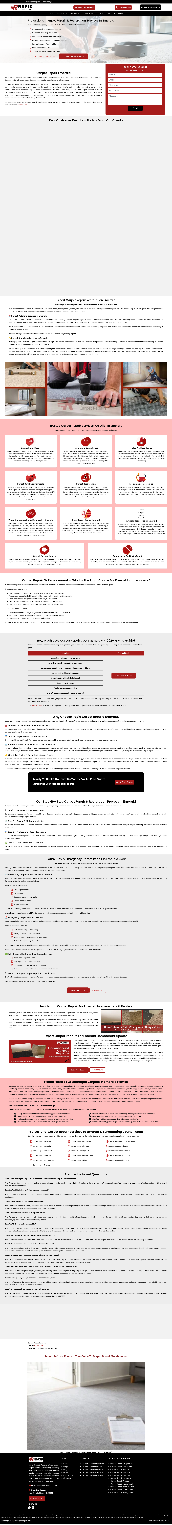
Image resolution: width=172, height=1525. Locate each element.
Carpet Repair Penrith (119, 1469)
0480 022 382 (36, 705)
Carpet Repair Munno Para (121, 1490)
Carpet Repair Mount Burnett (120, 1155)
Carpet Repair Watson (119, 1481)
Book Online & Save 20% (74, 56)
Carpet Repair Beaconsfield (81, 1141)
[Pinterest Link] (33, 1507)
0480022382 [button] (37, 1498)
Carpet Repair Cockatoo (118, 1146)
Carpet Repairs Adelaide (92, 1475)
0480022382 (125, 7)
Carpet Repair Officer (79, 1160)
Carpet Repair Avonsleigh (42, 1141)
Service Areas (88, 13)
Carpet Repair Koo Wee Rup (119, 1151)
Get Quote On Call (124, 675)
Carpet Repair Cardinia (42, 1146)
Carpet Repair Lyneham (120, 1478)
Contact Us (118, 13)
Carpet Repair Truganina (121, 1464)
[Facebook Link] (29, 1507)
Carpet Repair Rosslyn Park (121, 1492)
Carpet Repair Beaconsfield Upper (122, 1141)
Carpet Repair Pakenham (119, 1160)
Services (73, 13)
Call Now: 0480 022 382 (46, 56)
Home (51, 13)
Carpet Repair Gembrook (42, 1151)
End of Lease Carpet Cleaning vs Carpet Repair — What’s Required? (86, 1452)
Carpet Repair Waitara (120, 1472)
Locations (61, 13)
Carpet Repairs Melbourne (93, 1464)
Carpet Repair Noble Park (121, 1467)
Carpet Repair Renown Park (122, 1487)
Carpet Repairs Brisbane (92, 1469)
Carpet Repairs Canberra (92, 1472)
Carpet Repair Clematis (80, 1146)
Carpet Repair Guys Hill (80, 1151)
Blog (108, 13)
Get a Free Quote (152, 7)
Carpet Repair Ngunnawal (121, 1484)
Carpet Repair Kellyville (120, 1475)
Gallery (66, 1472)
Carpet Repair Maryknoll (42, 1155)
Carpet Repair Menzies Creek (82, 1155)
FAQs (101, 13)
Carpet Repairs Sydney (92, 1467)
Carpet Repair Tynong (41, 1165)
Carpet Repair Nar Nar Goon (44, 1160)
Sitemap (67, 1478)
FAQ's (65, 1467)
